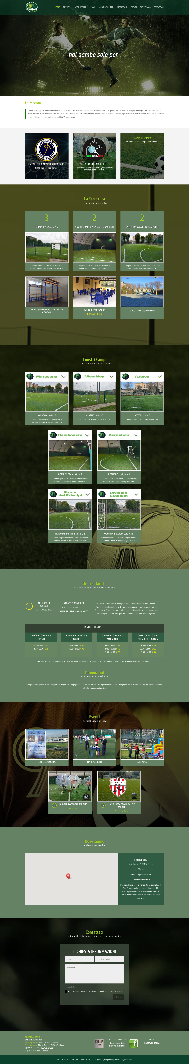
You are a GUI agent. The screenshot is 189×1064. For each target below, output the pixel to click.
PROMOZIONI (122, 7)
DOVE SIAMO (145, 7)
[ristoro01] (94, 306)
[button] (69, 876)
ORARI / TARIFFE (106, 7)
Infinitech (128, 1059)
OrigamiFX (108, 1059)
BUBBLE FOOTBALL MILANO (73, 804)
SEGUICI (152, 1039)
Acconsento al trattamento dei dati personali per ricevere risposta (94, 991)
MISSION (66, 7)
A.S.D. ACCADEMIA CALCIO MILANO (122, 806)
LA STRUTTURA (80, 7)
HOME (57, 7)
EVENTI (134, 7)
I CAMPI (92, 7)
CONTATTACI (159, 7)
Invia (118, 997)
